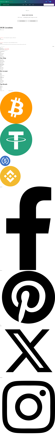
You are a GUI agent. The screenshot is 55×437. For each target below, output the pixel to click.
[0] (48, 1)
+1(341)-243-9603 (11, 1)
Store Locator (3, 1)
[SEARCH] (53, 5)
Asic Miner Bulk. (6, 90)
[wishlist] (44, 1)
